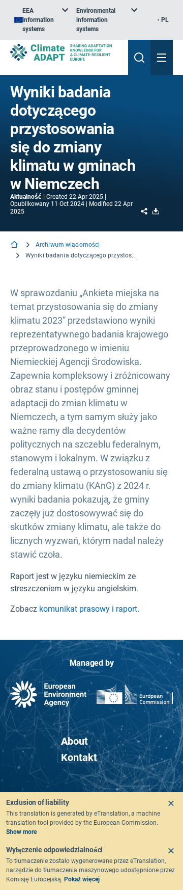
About (74, 741)
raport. (127, 609)
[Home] (15, 245)
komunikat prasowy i (76, 609)
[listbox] (41, 20)
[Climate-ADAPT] (65, 52)
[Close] (171, 803)
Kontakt (79, 757)
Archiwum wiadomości (68, 244)
